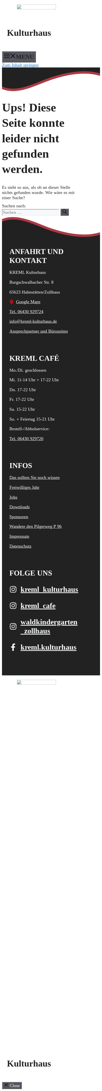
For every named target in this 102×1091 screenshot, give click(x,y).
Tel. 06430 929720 (26, 438)
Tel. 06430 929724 (26, 311)
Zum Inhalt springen (20, 65)
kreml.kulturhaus (48, 647)
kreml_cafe (38, 605)
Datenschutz (20, 546)
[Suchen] (64, 212)
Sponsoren (18, 516)
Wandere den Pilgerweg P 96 (35, 526)
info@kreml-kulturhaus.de (33, 321)
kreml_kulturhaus (49, 589)
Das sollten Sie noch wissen (34, 477)
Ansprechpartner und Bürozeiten (38, 331)
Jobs (13, 497)
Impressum (19, 536)
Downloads (19, 506)
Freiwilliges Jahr (24, 487)
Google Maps (28, 301)
